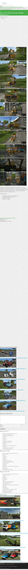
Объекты (4, 446)
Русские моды (5, 454)
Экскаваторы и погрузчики (8, 447)
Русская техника (6, 474)
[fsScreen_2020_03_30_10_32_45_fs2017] (13, 171)
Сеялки (4, 444)
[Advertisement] (14, 33)
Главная (4, 2)
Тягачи (4, 439)
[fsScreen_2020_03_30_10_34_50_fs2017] (13, 60)
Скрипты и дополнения (7, 434)
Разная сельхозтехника (7, 448)
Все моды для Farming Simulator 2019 (10, 453)
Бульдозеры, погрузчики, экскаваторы (10, 466)
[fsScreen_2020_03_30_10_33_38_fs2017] (13, 115)
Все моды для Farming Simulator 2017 (10, 473)
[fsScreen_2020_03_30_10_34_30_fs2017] (13, 74)
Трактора (4, 456)
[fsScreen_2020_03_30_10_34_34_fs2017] (13, 88)
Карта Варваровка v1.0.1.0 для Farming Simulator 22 (12, 520)
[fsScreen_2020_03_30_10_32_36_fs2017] (13, 185)
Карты (4, 437)
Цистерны (5, 465)
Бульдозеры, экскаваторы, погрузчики (8, 8)
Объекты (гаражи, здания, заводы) (10, 489)
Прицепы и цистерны (7, 442)
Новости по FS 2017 (7, 492)
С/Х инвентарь (6, 462)
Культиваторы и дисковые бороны (10, 445)
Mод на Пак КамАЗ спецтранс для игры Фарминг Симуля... (14, 357)
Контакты (5, 3)
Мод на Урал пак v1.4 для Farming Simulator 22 (10, 507)
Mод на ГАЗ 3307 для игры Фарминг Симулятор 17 (12, 389)
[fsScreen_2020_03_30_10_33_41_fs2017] (13, 129)
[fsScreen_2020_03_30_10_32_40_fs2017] (13, 157)
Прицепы (5, 464)
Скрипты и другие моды (8, 469)
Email (1, 426)
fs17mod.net (2, 563)
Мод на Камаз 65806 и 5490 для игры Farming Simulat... (12, 379)
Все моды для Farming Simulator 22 (10, 433)
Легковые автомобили (7, 441)
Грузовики (5, 438)
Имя (1, 425)
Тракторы (5, 436)
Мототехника (5, 468)
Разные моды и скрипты (8, 490)
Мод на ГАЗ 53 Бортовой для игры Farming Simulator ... (12, 411)
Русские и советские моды (8, 435)
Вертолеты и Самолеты (7, 491)
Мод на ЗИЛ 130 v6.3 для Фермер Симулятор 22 (11, 561)
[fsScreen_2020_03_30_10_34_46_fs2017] (13, 101)
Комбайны (5, 443)
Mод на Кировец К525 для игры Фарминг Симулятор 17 (13, 368)
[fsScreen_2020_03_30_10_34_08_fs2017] (13, 143)
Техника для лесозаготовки (8, 461)
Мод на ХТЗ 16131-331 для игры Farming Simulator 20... (13, 400)
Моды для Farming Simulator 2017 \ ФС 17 (13, 7)
